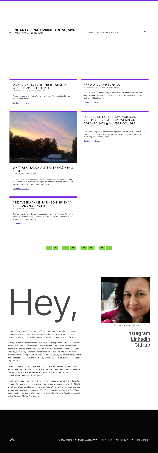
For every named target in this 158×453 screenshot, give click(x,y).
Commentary (31, 173)
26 (66, 248)
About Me (93, 32)
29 (84, 248)
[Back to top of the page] (12, 441)
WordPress (41, 90)
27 (74, 248)
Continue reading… (21, 103)
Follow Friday (105, 87)
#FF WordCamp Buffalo (102, 84)
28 (79, 248)
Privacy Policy (109, 32)
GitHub (142, 345)
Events (99, 126)
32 (103, 248)
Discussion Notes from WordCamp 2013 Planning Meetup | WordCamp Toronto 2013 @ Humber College (111, 120)
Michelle (144, 440)
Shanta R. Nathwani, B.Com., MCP (45, 30)
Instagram (138, 333)
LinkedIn (140, 339)
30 (92, 248)
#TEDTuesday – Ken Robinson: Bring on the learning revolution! (42, 204)
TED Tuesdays (30, 208)
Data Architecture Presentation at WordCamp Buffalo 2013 (40, 86)
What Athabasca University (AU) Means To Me (43, 169)
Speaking (32, 90)
